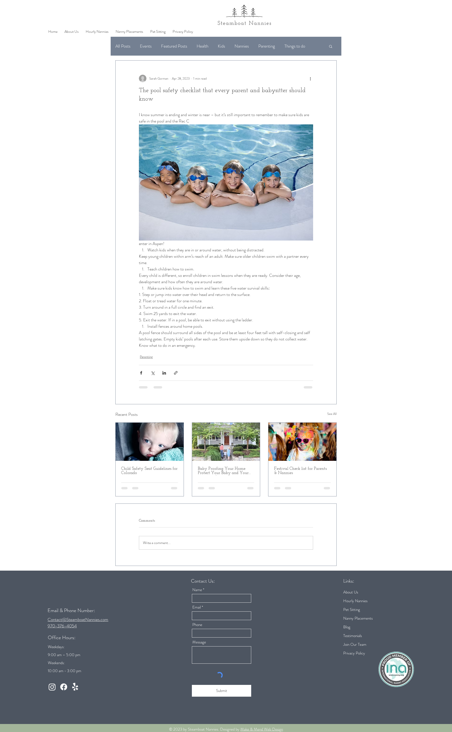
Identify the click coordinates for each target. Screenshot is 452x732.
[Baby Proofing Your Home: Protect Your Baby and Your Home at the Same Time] (226, 442)
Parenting (266, 46)
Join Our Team (354, 648)
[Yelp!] (75, 690)
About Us (350, 596)
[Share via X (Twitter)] (152, 373)
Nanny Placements (358, 622)
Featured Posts (174, 46)
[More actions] (310, 78)
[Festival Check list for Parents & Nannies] (302, 442)
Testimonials (352, 639)
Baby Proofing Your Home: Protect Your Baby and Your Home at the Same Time (223, 471)
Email (196, 611)
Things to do (294, 46)
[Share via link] (176, 373)
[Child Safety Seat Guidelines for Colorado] (150, 442)
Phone (197, 628)
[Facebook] (63, 690)
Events (146, 46)
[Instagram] (52, 690)
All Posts (122, 46)
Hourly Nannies (355, 604)
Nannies (241, 46)
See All (332, 413)
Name (197, 594)
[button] (330, 46)
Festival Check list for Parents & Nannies (300, 471)
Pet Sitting (351, 613)
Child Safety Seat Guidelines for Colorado (149, 471)
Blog (346, 631)
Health (202, 46)
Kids (221, 46)
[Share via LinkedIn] (164, 373)
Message (199, 646)
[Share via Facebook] (141, 373)
